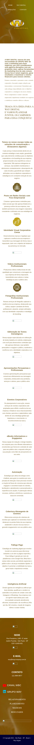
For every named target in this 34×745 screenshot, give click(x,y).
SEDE (17, 635)
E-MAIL (17, 656)
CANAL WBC (14, 685)
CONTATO (17, 672)
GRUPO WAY (14, 691)
